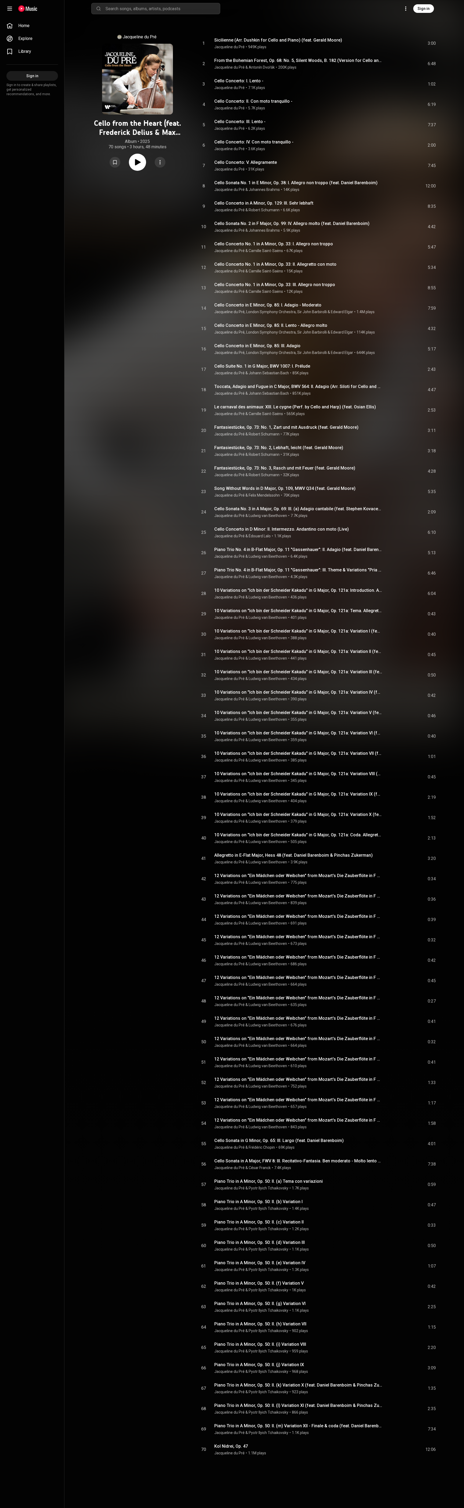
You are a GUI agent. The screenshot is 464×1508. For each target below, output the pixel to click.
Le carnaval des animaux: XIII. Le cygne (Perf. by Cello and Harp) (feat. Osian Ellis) (295, 406)
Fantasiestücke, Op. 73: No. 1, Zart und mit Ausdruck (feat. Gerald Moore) (286, 427)
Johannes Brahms (264, 189)
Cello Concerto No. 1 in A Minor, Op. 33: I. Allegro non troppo (273, 243)
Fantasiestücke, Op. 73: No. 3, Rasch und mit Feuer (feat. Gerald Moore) (284, 468)
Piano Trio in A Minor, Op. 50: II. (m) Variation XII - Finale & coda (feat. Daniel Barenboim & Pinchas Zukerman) (298, 1425)
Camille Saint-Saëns (266, 251)
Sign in (424, 8)
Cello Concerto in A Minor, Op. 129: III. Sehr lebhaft (263, 203)
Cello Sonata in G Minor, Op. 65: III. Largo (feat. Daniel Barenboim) (279, 1140)
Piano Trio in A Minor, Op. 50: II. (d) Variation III (259, 1242)
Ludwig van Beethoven (268, 515)
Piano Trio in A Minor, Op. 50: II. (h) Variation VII (260, 1323)
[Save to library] (115, 162)
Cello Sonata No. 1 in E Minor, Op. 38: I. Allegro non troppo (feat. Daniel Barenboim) (296, 182)
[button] (115, 162)
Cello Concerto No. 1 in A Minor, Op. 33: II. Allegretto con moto (275, 264)
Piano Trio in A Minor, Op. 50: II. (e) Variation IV (259, 1262)
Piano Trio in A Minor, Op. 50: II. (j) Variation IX (259, 1364)
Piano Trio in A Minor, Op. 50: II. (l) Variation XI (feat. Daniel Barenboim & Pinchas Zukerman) (298, 1405)
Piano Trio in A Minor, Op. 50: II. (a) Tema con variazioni (268, 1181)
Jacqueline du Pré (140, 36)
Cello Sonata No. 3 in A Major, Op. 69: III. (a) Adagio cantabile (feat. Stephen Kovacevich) (298, 508)
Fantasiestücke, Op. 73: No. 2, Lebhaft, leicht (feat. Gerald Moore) (278, 447)
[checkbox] (432, 43)
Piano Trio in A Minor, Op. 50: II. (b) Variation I (258, 1201)
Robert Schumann (264, 210)
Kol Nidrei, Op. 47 (231, 1446)
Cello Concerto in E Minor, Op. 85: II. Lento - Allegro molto (270, 325)
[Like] (391, 43)
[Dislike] (401, 43)
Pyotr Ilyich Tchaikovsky (268, 1188)
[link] (32, 25)
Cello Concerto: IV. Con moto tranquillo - (253, 142)
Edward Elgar (342, 312)
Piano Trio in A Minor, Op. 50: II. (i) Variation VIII (260, 1344)
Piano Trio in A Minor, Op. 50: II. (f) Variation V (259, 1283)
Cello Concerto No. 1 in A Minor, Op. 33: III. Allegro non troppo (274, 284)
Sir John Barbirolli (312, 312)
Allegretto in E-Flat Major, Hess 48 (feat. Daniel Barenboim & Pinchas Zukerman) (293, 855)
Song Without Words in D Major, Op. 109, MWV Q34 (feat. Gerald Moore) (285, 488)
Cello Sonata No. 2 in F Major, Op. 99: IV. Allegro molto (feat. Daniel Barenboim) (291, 223)
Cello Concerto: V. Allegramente (245, 162)
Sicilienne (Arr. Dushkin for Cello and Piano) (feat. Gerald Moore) (278, 40)
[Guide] (9, 8)
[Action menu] (160, 162)
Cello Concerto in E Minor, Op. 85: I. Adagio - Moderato (267, 305)
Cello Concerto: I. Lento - (238, 80)
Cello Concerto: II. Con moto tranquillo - (253, 101)
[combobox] (163, 8)
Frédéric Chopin (262, 1147)
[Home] (27, 8)
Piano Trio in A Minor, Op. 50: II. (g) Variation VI (260, 1303)
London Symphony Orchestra (271, 312)
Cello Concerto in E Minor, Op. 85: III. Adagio (257, 345)
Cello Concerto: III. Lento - (240, 121)
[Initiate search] (98, 8)
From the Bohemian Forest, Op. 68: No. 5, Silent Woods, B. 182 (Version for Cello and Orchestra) (298, 60)
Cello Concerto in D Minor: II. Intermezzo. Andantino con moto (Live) (281, 529)
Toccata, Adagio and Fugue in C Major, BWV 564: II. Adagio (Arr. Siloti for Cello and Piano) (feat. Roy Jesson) (298, 386)
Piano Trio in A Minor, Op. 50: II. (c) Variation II (259, 1222)
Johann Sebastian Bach (269, 373)
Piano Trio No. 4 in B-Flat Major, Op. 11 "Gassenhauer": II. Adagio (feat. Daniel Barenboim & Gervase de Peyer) (298, 549)
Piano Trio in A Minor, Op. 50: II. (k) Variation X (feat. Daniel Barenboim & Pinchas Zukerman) (298, 1385)
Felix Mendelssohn (264, 495)
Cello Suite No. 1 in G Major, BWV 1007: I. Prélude (262, 366)
